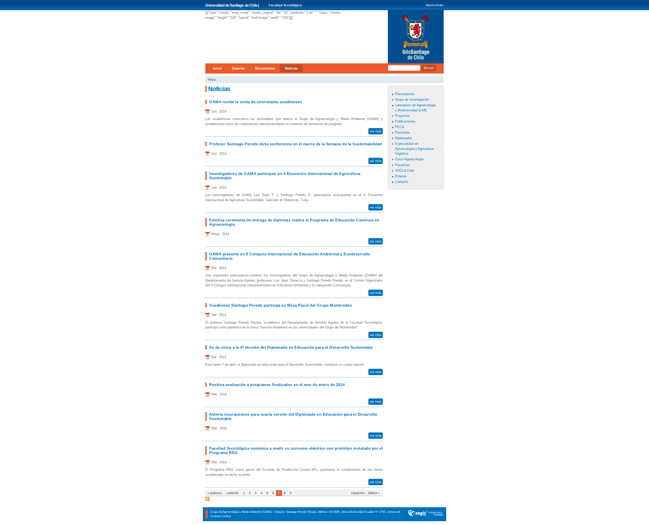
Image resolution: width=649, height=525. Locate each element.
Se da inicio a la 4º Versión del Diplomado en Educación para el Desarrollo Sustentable (291, 347)
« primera (215, 493)
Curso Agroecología (409, 159)
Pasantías (402, 165)
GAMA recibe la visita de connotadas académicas (255, 102)
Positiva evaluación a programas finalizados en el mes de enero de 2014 (277, 384)
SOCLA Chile (404, 170)
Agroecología (435, 5)
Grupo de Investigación (412, 99)
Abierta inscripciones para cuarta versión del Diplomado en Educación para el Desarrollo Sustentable (293, 416)
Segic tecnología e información (425, 514)
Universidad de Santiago (416, 36)
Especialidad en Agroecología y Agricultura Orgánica (414, 148)
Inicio (217, 68)
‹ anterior (232, 493)
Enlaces (401, 176)
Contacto (401, 182)
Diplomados (403, 138)
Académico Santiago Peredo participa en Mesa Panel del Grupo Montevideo (280, 305)
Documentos (265, 68)
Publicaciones (405, 121)
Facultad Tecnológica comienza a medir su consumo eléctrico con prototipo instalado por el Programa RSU (296, 450)
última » (374, 493)
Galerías (238, 68)
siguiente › (358, 493)
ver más (376, 131)
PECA (399, 127)
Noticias (291, 68)
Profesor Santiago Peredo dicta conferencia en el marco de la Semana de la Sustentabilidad (295, 144)
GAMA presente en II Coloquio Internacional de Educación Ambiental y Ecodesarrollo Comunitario (289, 256)
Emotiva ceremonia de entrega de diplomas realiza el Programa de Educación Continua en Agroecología (294, 222)
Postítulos (402, 132)
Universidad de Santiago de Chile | (232, 5)
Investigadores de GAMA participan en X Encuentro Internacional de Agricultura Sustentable (284, 175)
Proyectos (402, 116)
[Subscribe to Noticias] (207, 498)
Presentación (404, 94)
